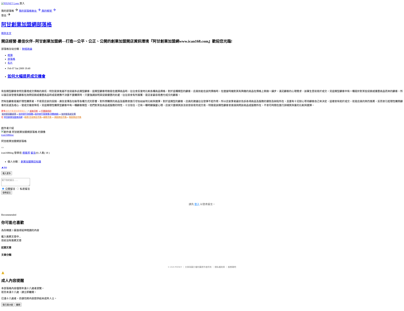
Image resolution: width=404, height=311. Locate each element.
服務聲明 (232, 267)
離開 (18, 305)
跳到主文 (6, 33)
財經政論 (27, 49)
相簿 (10, 55)
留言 (33, 152)
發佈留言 (7, 192)
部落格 (11, 59)
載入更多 (7, 173)
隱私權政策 (220, 267)
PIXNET (178, 267)
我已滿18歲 (8, 305)
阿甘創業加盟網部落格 (26, 24)
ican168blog (7, 135)
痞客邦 (26, 152)
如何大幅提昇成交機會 (26, 76)
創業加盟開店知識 (31, 161)
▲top (4, 167)
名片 (10, 63)
